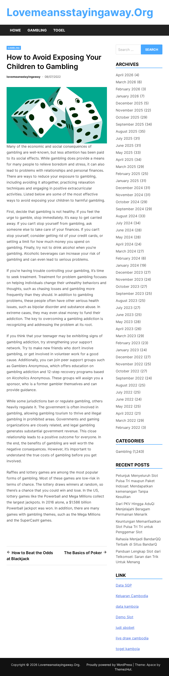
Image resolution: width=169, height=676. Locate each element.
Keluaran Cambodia (132, 596)
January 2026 (127, 96)
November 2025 (129, 110)
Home (15, 30)
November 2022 (129, 364)
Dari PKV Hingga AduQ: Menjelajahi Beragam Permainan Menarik (135, 508)
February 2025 (128, 173)
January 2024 (127, 265)
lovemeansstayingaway (23, 76)
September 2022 (130, 378)
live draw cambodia (132, 638)
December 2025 (129, 103)
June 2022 (125, 399)
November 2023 (129, 279)
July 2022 (124, 392)
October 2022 (127, 371)
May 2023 (124, 321)
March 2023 (126, 336)
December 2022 (129, 357)
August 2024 (126, 216)
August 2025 (126, 131)
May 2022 (124, 406)
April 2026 (124, 75)
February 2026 (128, 89)
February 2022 (128, 427)
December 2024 (129, 188)
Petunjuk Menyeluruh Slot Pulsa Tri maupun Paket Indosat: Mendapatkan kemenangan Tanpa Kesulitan (137, 486)
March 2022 (126, 420)
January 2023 (127, 350)
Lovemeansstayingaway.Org (80, 12)
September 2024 (130, 209)
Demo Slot (124, 617)
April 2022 (124, 413)
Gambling (37, 30)
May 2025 (124, 152)
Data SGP (124, 585)
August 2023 (126, 300)
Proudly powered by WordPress (109, 665)
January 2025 (127, 180)
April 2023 (124, 329)
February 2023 (128, 343)
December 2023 (129, 272)
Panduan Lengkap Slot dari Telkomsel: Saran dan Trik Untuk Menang (138, 556)
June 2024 (125, 230)
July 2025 (124, 138)
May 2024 (124, 237)
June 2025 (125, 145)
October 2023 (127, 286)
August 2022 (126, 385)
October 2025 (127, 117)
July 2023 (124, 307)
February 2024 (128, 258)
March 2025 (126, 166)
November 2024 (129, 195)
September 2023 (130, 293)
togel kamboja (128, 648)
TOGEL (59, 30)
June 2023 (125, 314)
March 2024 (126, 251)
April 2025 (124, 159)
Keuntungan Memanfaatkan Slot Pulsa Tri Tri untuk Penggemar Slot (138, 526)
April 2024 (124, 244)
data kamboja (127, 606)
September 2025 (130, 124)
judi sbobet (125, 627)
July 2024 (124, 223)
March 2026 (126, 82)
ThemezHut (123, 669)
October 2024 (127, 202)
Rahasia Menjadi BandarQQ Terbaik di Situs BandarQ (138, 541)
